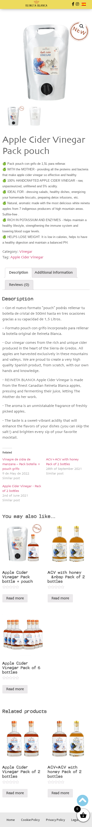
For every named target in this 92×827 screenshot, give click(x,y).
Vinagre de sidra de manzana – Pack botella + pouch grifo (21, 464)
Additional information (54, 273)
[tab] (18, 273)
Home (11, 820)
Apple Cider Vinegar (26, 257)
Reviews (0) (19, 285)
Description (18, 273)
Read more (15, 598)
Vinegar (25, 252)
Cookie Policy (30, 820)
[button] (7, 5)
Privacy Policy (55, 820)
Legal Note (78, 820)
